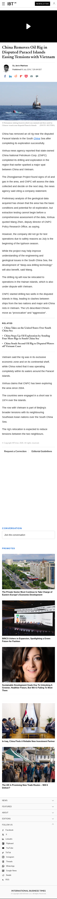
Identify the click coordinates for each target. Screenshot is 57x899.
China (37, 138)
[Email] (31, 76)
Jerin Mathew (21, 65)
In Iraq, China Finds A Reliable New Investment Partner (28, 741)
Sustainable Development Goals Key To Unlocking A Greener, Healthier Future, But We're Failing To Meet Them (27, 688)
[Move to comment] (36, 76)
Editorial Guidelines (42, 451)
